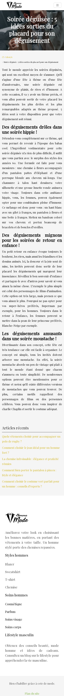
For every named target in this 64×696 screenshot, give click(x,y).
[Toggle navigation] (57, 5)
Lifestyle (9, 57)
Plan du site (32, 693)
